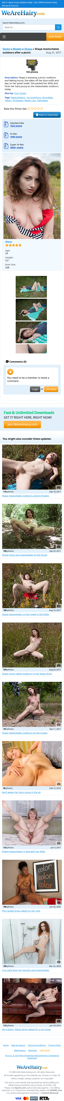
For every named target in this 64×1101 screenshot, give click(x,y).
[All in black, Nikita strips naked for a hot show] (32, 1001)
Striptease (18, 100)
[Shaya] (32, 196)
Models (17, 49)
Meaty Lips (30, 100)
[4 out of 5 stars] (38, 108)
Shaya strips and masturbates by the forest (24, 554)
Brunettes (48, 97)
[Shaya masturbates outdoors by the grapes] (32, 704)
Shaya (28, 49)
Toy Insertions (33, 97)
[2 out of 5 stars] (31, 108)
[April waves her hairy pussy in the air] (32, 763)
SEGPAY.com (56, 1090)
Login (35, 389)
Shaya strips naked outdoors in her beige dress (27, 673)
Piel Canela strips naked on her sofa (21, 910)
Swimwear (42, 100)
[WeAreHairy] (32, 1067)
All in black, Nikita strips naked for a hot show (26, 1029)
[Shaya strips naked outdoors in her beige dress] (32, 645)
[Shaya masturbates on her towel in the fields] (32, 585)
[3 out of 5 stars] (35, 108)
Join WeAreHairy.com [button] (22, 424)
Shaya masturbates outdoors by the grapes (25, 732)
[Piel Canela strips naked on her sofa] (32, 882)
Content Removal (49, 1093)
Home (6, 49)
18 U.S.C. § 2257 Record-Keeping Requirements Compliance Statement (32, 1057)
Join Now (51, 389)
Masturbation (18, 97)
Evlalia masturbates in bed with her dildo (23, 851)
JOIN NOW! (55, 36)
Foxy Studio (20, 93)
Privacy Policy (54, 1045)
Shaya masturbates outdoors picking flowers (25, 495)
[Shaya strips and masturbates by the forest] (32, 526)
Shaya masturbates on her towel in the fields (25, 614)
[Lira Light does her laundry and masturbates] (32, 941)
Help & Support (18, 1045)
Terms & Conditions (37, 1045)
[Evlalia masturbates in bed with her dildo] (32, 823)
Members (32, 1050)
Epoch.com (20, 1088)
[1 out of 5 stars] (28, 108)
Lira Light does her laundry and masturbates (25, 970)
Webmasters (20, 1050)
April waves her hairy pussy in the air (21, 792)
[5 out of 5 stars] (41, 108)
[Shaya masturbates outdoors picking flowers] (32, 467)
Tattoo (8, 100)
